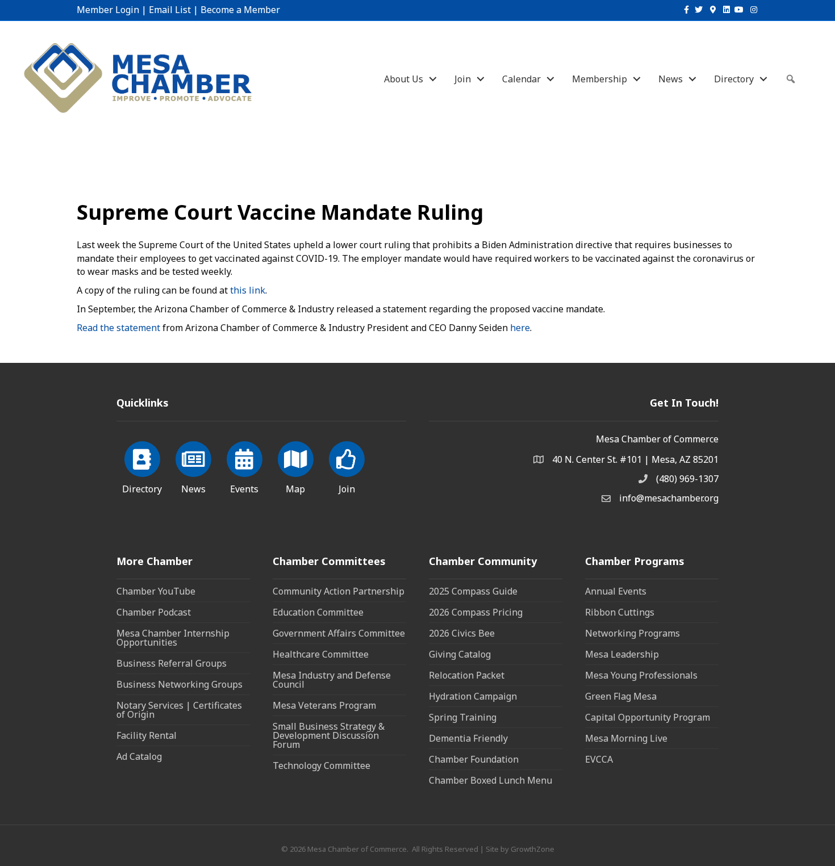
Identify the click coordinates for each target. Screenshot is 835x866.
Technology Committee (321, 765)
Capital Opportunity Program (647, 717)
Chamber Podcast (153, 612)
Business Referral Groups (171, 663)
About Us (403, 79)
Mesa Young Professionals (641, 675)
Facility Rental (146, 735)
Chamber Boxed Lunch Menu (490, 780)
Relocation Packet (466, 675)
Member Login (108, 9)
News (670, 79)
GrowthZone (532, 849)
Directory (734, 79)
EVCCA (599, 759)
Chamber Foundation (474, 759)
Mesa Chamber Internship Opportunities (172, 638)
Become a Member (240, 9)
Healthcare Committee (321, 654)
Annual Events (615, 591)
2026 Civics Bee (462, 633)
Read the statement (118, 327)
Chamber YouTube (155, 591)
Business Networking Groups (179, 684)
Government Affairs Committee (339, 633)
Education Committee (318, 612)
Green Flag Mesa (621, 696)
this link (247, 290)
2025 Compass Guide (473, 591)
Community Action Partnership (338, 591)
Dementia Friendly (468, 738)
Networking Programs (632, 633)
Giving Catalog (460, 654)
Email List (170, 9)
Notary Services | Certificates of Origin (179, 710)
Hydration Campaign (473, 696)
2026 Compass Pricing (476, 612)
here (520, 327)
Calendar (521, 79)
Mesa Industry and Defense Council (332, 680)
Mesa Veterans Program (324, 705)
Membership (599, 79)
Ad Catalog (139, 756)
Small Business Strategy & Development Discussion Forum (329, 735)
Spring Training (462, 717)
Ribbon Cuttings (619, 612)
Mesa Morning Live (626, 738)
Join (462, 79)
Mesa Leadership (622, 654)
